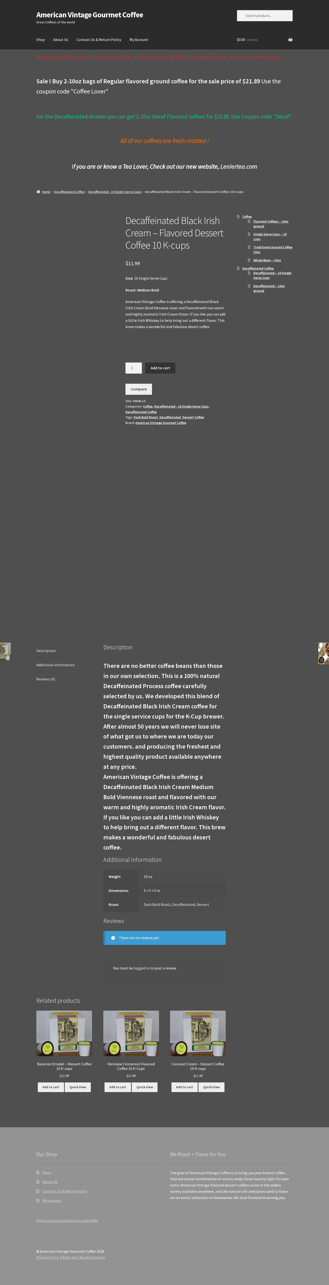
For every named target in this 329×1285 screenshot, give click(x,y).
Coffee (147, 406)
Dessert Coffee (193, 417)
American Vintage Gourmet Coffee (89, 15)
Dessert (203, 904)
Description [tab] (46, 650)
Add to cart (160, 367)
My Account (139, 39)
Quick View (78, 1087)
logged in (141, 968)
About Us (60, 39)
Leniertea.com (238, 166)
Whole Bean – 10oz (267, 260)
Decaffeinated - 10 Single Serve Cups (114, 192)
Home (46, 192)
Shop (40, 39)
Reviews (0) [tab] (45, 679)
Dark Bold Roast (146, 417)
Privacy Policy (47, 1257)
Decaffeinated (170, 417)
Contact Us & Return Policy (99, 39)
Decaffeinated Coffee (69, 192)
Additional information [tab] (55, 664)
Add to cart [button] (50, 1087)
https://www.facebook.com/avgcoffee (67, 1220)
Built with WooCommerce (83, 1257)
